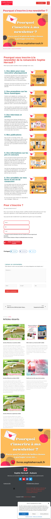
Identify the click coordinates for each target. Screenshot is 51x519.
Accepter (24, 513)
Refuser (34, 513)
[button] (48, 503)
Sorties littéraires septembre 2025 (12, 413)
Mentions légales (30, 488)
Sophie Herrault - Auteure (25, 473)
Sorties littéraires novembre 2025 (11, 342)
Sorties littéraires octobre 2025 (11, 378)
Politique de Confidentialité (37, 516)
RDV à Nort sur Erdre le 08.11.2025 (35, 342)
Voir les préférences (44, 513)
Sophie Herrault (27, 496)
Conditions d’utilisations (40, 488)
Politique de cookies (28, 516)
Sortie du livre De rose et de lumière (35, 378)
